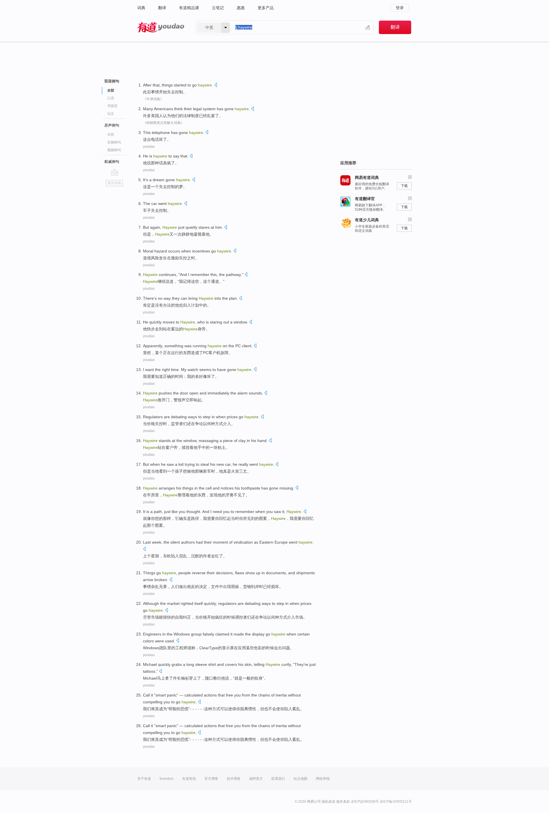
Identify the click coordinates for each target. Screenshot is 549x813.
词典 (141, 7)
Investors (167, 779)
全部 (110, 135)
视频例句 (114, 150)
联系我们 (278, 779)
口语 (110, 98)
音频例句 (114, 142)
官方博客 (211, 779)
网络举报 (323, 779)
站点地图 (300, 779)
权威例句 (111, 161)
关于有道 (144, 779)
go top (114, 172)
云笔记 (218, 7)
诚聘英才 (256, 779)
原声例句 (111, 125)
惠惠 (241, 7)
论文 (110, 114)
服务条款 (343, 802)
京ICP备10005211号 (396, 802)
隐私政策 (328, 802)
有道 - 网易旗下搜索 (160, 27)
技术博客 (233, 779)
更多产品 (266, 7)
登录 (400, 7)
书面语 (112, 106)
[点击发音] (215, 85)
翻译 (162, 7)
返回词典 (114, 183)
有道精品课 (189, 7)
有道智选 (189, 779)
